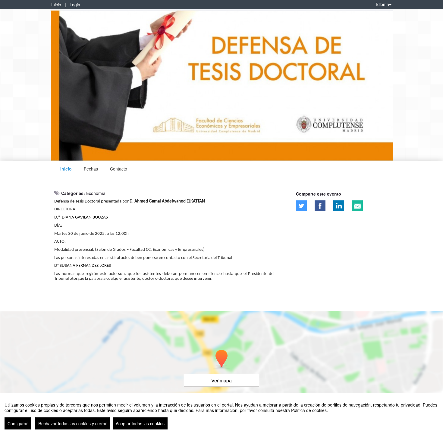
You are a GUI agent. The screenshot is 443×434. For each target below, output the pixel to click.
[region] (221, 413)
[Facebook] (320, 205)
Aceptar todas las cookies (140, 423)
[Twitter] (301, 205)
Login (75, 5)
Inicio (56, 5)
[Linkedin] (338, 205)
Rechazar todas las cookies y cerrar (72, 423)
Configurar (18, 423)
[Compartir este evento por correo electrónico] (357, 205)
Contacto (118, 169)
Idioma (382, 4)
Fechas (91, 169)
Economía (95, 193)
